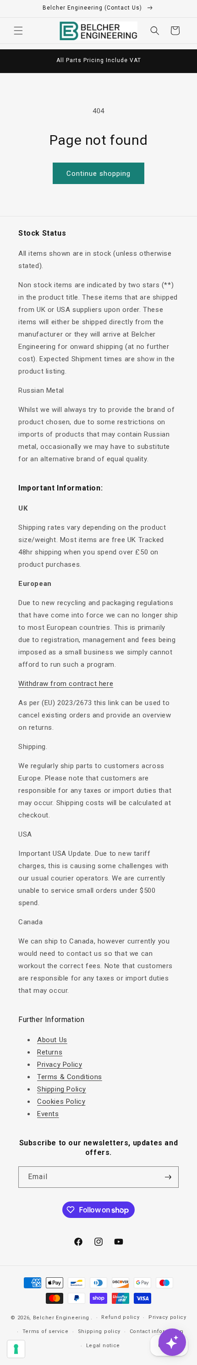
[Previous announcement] (17, 61)
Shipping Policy (61, 1089)
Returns (49, 1052)
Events (48, 1114)
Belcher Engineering (61, 1318)
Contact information (157, 1331)
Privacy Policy (59, 1064)
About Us (52, 1040)
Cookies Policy (61, 1101)
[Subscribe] (168, 1177)
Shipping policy (99, 1331)
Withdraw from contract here (65, 684)
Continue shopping (98, 173)
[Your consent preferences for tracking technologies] (16, 1349)
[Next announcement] (180, 61)
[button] (18, 31)
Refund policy (120, 1317)
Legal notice (103, 1346)
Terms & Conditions (69, 1077)
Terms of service (45, 1331)
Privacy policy (167, 1317)
